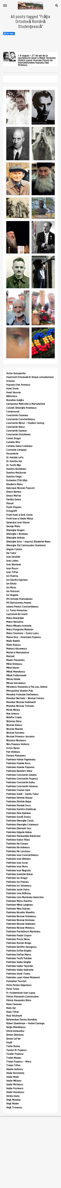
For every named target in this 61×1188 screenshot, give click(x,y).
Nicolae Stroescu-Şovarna (20, 736)
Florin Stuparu (13, 507)
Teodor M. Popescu (16, 1050)
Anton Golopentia (15, 373)
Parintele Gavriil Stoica (18, 817)
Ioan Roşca (12, 568)
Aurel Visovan (13, 392)
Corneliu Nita (13, 442)
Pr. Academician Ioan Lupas (20, 993)
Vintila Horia (12, 1096)
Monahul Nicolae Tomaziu (20, 706)
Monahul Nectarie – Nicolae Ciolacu (25, 698)
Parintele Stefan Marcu (18, 954)
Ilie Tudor (11, 553)
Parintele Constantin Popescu (22, 778)
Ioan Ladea (12, 560)
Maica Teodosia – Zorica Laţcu (22, 633)
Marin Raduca (13, 645)
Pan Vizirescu (13, 752)
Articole (10, 381)
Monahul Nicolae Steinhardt (21, 702)
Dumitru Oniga (13, 476)
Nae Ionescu (12, 713)
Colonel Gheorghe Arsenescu (21, 408)
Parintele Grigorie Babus (19, 832)
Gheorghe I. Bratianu (17, 534)
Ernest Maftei (13, 495)
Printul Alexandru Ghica (18, 1000)
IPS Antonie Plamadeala (19, 599)
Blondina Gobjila (15, 400)
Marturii (10, 656)
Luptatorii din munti (16, 614)
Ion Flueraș (12, 576)
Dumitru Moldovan (16, 472)
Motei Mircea (13, 710)
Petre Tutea (12, 989)
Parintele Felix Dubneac (18, 813)
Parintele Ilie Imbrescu (18, 847)
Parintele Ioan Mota (17, 866)
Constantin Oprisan (16, 430)
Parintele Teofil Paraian (19, 958)
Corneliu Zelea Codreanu (19, 446)
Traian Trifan (13, 1065)
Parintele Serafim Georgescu (21, 947)
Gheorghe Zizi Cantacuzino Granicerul (26, 545)
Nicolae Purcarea (15, 732)
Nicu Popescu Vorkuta (17, 744)
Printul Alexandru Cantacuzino (22, 996)
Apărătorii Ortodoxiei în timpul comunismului (29, 377)
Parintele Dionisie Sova (18, 805)
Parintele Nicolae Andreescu (21, 916)
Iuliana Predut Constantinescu (22, 606)
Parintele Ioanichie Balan (19, 874)
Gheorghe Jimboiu (15, 537)
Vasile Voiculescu (15, 1092)
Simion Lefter (13, 1038)
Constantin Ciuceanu (17, 415)
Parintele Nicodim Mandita (20, 912)
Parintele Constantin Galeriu (21, 775)
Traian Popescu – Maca (18, 1061)
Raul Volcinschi (14, 1015)
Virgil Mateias (13, 1100)
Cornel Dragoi (13, 438)
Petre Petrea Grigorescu (18, 985)
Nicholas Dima (13, 721)
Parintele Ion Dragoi (16, 878)
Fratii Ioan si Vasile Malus (19, 518)
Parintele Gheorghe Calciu (20, 820)
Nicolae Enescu (14, 725)
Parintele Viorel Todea (18, 973)
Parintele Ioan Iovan (17, 863)
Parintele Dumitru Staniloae (21, 809)
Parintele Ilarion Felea (18, 839)
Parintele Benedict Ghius (19, 771)
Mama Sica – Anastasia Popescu (23, 637)
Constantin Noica (15, 427)
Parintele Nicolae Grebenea (20, 924)
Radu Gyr (11, 1008)
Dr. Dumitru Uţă (14, 461)
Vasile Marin (12, 1077)
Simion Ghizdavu (15, 1035)
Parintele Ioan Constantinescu (22, 855)
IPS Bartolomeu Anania (18, 602)
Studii (9, 1042)
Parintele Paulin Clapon (18, 935)
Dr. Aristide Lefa (14, 457)
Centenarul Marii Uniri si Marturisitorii (25, 404)
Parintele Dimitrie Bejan (18, 801)
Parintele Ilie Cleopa (17, 843)
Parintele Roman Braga (18, 943)
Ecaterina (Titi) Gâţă (16, 480)
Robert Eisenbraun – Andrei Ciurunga (25, 1023)
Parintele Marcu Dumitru (19, 901)
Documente (12, 453)
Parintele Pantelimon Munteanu (23, 931)
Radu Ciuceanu (14, 1004)
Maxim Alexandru (15, 660)
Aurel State (12, 388)
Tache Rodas (13, 1046)
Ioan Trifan (12, 572)
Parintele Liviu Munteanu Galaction (25, 897)
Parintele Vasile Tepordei (19, 966)
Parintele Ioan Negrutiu (18, 870)
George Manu (13, 526)
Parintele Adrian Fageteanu (20, 759)
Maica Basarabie (15, 618)
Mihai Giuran (12, 667)
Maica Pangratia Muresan (19, 629)
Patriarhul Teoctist (16, 981)
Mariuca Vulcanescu (16, 648)
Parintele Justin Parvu (17, 889)
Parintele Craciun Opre (18, 790)
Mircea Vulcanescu (15, 683)
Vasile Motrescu (14, 1084)
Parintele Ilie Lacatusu (18, 851)
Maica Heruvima (14, 622)
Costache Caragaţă (16, 450)
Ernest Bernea (13, 492)
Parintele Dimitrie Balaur (19, 797)
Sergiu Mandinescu (15, 1027)
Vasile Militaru (13, 1080)
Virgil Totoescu (14, 1107)
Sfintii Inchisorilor (15, 1031)
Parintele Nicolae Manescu (20, 928)
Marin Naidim (13, 641)
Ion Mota (11, 587)
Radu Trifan (12, 1012)
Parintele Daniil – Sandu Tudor (22, 794)
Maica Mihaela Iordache (18, 625)
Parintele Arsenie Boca (18, 763)
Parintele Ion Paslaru (17, 882)
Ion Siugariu (12, 595)
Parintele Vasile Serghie (18, 962)
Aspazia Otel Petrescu (18, 385)
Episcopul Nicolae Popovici (20, 488)
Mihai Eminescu (14, 664)
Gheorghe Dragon (15, 530)
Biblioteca (11, 396)
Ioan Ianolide (13, 557)
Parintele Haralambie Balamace (23, 836)
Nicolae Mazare (14, 729)
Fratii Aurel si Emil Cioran (19, 515)
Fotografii (11, 511)
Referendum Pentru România (21, 1019)
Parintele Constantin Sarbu (20, 782)
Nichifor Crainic (14, 717)
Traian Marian (13, 1058)
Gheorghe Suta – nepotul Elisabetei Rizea (28, 541)
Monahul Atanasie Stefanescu (22, 694)
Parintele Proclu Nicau (18, 939)
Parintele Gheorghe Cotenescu (22, 824)
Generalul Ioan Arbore (18, 522)
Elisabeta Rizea (14, 484)
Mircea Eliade (13, 679)
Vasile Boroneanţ (15, 1073)
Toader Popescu (14, 1054)
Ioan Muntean (13, 564)
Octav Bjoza (13, 748)
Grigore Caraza (14, 549)
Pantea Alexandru (15, 755)
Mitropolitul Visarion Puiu (19, 690)
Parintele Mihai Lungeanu (19, 904)
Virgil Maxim (12, 1103)
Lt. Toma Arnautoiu (16, 610)
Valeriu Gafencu (14, 1069)
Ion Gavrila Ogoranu (17, 580)
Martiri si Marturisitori (17, 652)
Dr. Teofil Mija (13, 465)
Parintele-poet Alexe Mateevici (23, 977)
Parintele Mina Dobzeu (18, 908)
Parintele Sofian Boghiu (18, 950)
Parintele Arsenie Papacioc (20, 767)
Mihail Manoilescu (15, 671)
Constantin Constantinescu (20, 419)
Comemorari (12, 411)
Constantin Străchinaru (18, 434)
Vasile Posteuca (14, 1088)
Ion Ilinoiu (11, 583)
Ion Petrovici (12, 591)
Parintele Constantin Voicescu (22, 786)
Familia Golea (13, 499)
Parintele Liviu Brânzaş (18, 893)
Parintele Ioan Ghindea (18, 859)
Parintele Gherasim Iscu (18, 828)
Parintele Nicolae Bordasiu (20, 920)
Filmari (9, 503)
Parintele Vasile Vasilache (19, 970)
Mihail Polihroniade (16, 675)
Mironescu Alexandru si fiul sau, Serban (26, 687)
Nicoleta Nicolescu (16, 740)
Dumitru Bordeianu (16, 469)
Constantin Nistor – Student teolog (25, 423)
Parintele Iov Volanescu (18, 885)
